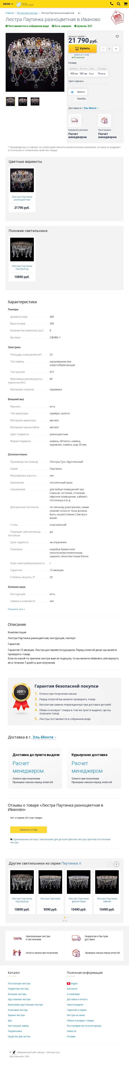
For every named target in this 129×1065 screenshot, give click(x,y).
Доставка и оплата (77, 999)
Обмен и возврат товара (80, 1020)
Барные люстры (16, 1015)
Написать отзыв (28, 829)
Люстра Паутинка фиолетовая (79, 900)
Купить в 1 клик (81, 55)
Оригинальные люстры (25, 839)
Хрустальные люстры (19, 999)
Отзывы (71, 1036)
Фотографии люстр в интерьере (84, 1025)
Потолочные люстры (19, 983)
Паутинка (70, 863)
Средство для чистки (19, 1036)
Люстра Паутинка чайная (107, 900)
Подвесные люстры (18, 988)
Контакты (72, 988)
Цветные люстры (77, 839)
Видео (74, 983)
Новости (71, 1031)
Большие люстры (17, 994)
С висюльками (45, 839)
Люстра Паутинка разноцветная (22, 198)
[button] (116, 864)
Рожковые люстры (18, 1009)
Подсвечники (15, 1031)
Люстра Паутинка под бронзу (22, 267)
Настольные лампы (18, 1025)
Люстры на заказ (76, 1015)
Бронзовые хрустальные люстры (25, 1004)
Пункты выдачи (75, 1004)
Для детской (60, 839)
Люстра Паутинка (50, 898)
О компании (73, 994)
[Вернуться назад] (79, 13)
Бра (10, 1020)
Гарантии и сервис (77, 1009)
